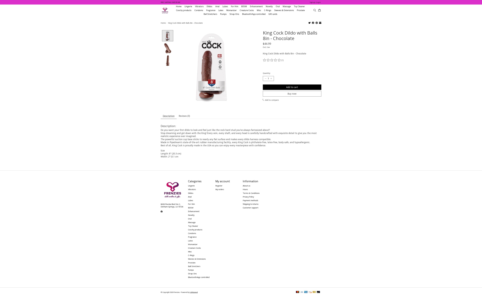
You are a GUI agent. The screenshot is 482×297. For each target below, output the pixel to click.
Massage (287, 6)
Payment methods (250, 200)
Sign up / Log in (315, 2)
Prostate (301, 10)
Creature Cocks (247, 10)
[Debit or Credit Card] (318, 292)
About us (246, 185)
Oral (278, 6)
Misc (259, 10)
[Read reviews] (272, 60)
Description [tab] (169, 115)
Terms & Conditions (251, 193)
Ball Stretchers (210, 14)
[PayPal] (314, 292)
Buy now (292, 93)
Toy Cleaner (299, 6)
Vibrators (199, 6)
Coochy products (183, 10)
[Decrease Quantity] (265, 78)
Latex (220, 10)
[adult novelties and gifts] (165, 10)
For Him (234, 6)
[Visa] (301, 292)
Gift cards (272, 14)
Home (179, 6)
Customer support (250, 207)
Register (218, 185)
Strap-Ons (234, 14)
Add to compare (272, 100)
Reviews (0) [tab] (184, 115)
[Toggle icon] (314, 10)
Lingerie (188, 6)
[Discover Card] (310, 292)
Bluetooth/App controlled (253, 14)
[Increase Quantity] (271, 78)
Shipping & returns (250, 204)
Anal (217, 6)
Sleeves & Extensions (284, 10)
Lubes (225, 6)
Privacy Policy (248, 196)
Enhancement (256, 6)
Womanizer (231, 10)
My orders (219, 189)
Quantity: (266, 73)
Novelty (269, 6)
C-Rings (267, 10)
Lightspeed (194, 292)
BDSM (244, 6)
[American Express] (306, 292)
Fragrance (210, 10)
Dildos (209, 6)
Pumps (223, 14)
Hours (245, 189)
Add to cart (292, 87)
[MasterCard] (297, 292)
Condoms (198, 10)
